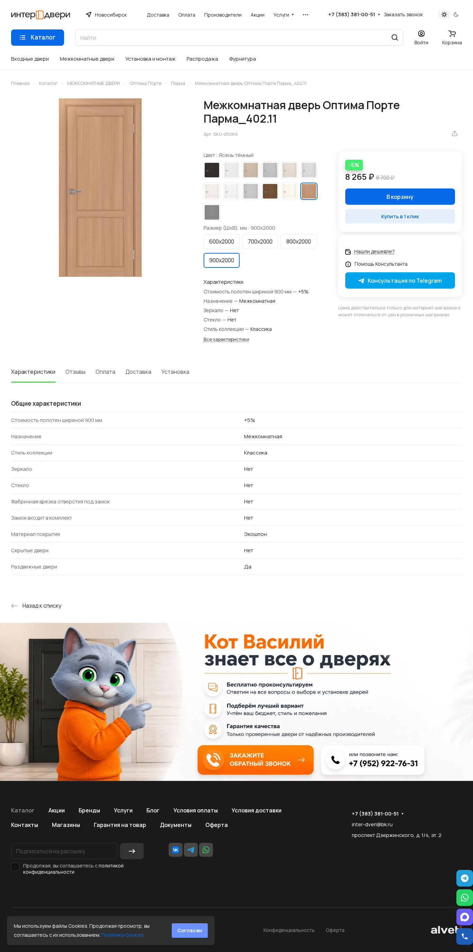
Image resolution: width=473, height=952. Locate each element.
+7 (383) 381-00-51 (351, 14)
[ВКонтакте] (175, 850)
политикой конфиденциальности (73, 868)
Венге (212, 170)
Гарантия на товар (120, 825)
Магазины (66, 825)
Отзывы (75, 372)
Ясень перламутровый (289, 170)
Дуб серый (270, 170)
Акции (56, 810)
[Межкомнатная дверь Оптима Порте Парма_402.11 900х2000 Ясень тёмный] (100, 187)
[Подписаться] (132, 851)
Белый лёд (231, 170)
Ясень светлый (289, 191)
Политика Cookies (122, 935)
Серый (212, 212)
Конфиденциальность (289, 930)
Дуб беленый (250, 170)
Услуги (123, 810)
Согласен (189, 930)
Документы (175, 825)
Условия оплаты (195, 810)
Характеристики (33, 372)
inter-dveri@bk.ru (372, 824)
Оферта (216, 825)
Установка (175, 372)
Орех (270, 191)
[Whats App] (206, 850)
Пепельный (250, 191)
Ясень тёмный (309, 191)
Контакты (24, 825)
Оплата (105, 372)
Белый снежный (231, 191)
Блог (153, 810)
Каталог (23, 810)
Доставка (138, 372)
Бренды (89, 810)
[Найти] (394, 37)
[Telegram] (191, 850)
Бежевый (212, 191)
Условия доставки (257, 810)
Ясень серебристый (309, 170)
